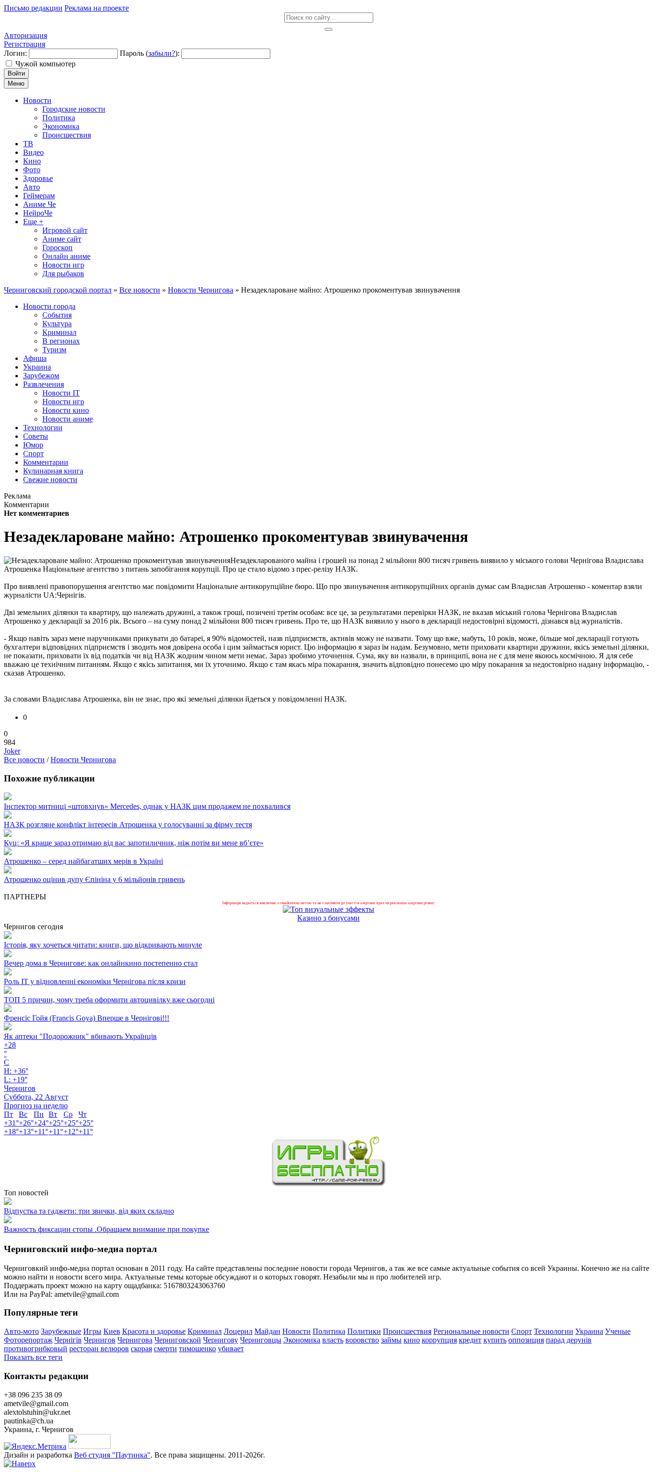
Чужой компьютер (45, 64)
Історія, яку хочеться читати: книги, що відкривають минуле (103, 945)
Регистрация (24, 44)
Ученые (618, 1331)
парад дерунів (569, 1340)
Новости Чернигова (83, 759)
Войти (16, 73)
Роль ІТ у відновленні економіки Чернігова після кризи (95, 981)
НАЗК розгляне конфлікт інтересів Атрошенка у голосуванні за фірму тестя (128, 824)
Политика (329, 1331)
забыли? (161, 53)
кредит (470, 1340)
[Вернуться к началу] (20, 1463)
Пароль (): (149, 53)
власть (332, 1340)
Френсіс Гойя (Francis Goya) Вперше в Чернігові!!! (86, 1018)
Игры (92, 1331)
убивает (231, 1348)
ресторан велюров (99, 1348)
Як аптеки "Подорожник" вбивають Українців (80, 1036)
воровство (362, 1340)
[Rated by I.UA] (89, 1446)
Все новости (24, 759)
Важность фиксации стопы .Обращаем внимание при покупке (106, 1229)
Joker (12, 751)
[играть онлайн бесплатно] (328, 1184)
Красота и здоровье (154, 1331)
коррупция (439, 1340)
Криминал (205, 1331)
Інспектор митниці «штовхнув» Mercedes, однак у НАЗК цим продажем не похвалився (147, 806)
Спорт (521, 1331)
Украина (589, 1331)
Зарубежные (61, 1331)
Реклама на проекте (96, 8)
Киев (111, 1331)
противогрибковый (35, 1348)
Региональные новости (471, 1331)
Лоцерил (238, 1331)
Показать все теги (33, 1357)
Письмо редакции (33, 8)
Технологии (553, 1331)
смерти (165, 1348)
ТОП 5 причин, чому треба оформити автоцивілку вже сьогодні (109, 1000)
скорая (141, 1348)
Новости (296, 1331)
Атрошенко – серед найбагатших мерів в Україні (83, 861)
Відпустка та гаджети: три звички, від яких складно (89, 1211)
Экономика (301, 1340)
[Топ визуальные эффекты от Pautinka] (328, 909)
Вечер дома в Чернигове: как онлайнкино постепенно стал (101, 963)
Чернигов (99, 1340)
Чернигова (134, 1340)
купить (494, 1340)
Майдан (267, 1331)
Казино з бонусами (328, 918)
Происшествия (407, 1331)
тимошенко (197, 1348)
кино (412, 1340)
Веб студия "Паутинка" (112, 1455)
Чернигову (220, 1340)
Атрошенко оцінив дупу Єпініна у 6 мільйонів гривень (94, 879)
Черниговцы (260, 1340)
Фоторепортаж (28, 1340)
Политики (364, 1331)
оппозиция (526, 1340)
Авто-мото (21, 1331)
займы (391, 1340)
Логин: (15, 53)
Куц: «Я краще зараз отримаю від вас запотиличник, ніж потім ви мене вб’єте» (134, 843)
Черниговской (177, 1340)
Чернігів (68, 1340)
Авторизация (25, 35)
